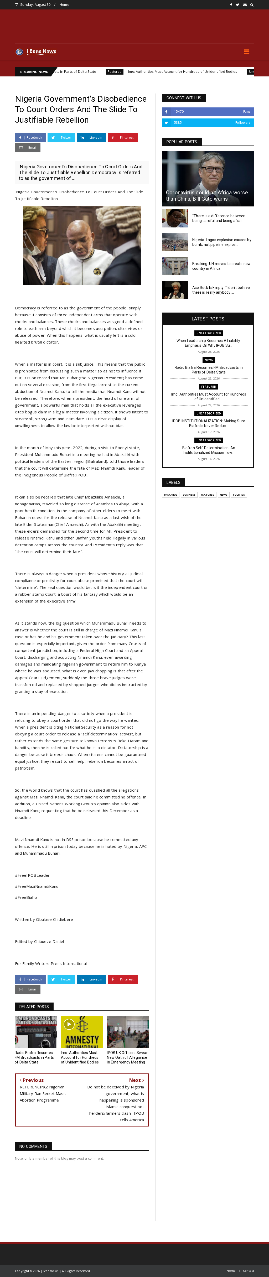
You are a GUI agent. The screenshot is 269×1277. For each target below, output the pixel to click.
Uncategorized (227, 71)
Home (64, 4)
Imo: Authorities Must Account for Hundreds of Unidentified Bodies (149, 71)
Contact (248, 1270)
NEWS (209, 360)
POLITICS (239, 494)
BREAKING (170, 494)
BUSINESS (189, 494)
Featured (82, 71)
